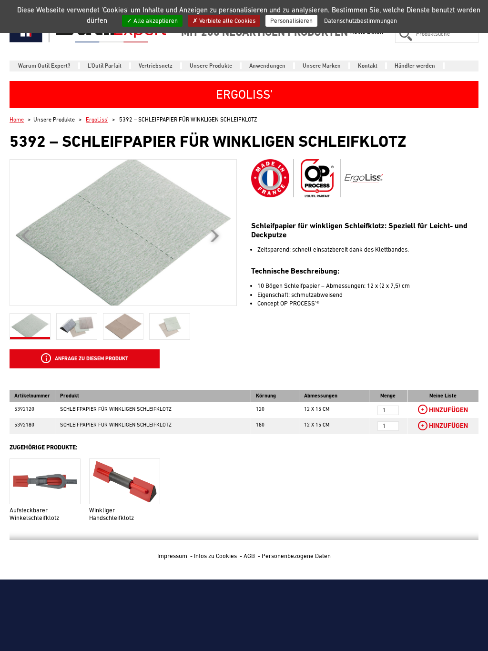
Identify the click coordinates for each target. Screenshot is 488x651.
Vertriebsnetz (156, 65)
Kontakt (367, 65)
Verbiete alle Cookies (226, 20)
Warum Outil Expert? (44, 65)
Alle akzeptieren (155, 20)
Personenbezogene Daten (296, 555)
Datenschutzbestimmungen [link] (360, 20)
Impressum (173, 555)
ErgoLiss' (97, 119)
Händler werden (415, 65)
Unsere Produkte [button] (211, 65)
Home (17, 119)
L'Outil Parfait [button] (105, 65)
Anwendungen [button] (267, 65)
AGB (250, 555)
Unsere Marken (322, 65)
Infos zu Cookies (216, 555)
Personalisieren (291, 20)
